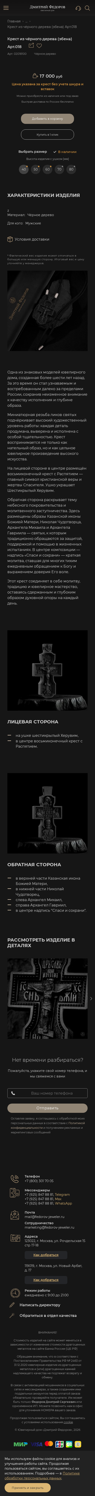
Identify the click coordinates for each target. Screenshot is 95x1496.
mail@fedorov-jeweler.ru (44, 1217)
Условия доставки (32, 239)
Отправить (47, 1108)
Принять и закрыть (28, 1488)
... (26, 21)
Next (91, 998)
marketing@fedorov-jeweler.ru (49, 1227)
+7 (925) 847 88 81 (39, 1195)
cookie (68, 1422)
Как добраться (46, 1255)
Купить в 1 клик (47, 134)
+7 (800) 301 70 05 (39, 1181)
